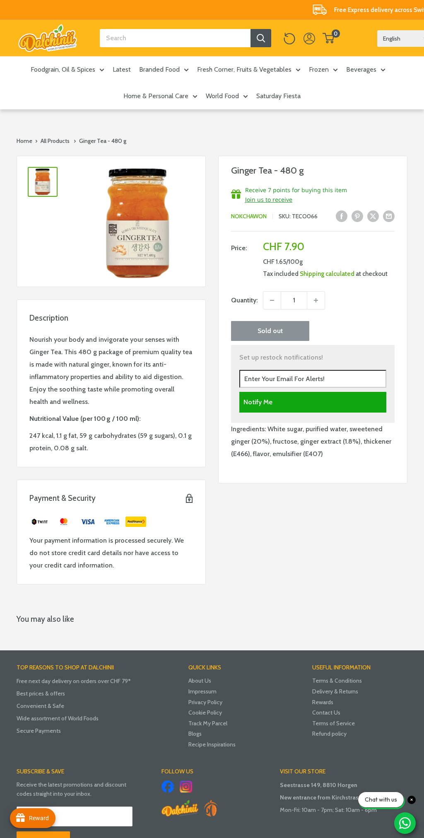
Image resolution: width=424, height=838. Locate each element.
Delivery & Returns (335, 691)
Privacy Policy (205, 702)
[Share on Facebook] (341, 216)
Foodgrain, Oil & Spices (63, 69)
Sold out (270, 331)
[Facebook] (167, 786)
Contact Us (326, 712)
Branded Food (159, 69)
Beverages (361, 69)
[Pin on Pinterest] (357, 216)
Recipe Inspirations (212, 744)
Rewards (322, 702)
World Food (222, 96)
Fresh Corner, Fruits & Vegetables (244, 69)
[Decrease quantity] (272, 300)
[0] (328, 38)
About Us (199, 680)
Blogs (195, 733)
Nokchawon (249, 216)
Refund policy (329, 733)
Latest (122, 69)
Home (24, 141)
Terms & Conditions (337, 680)
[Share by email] (389, 216)
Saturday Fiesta (278, 96)
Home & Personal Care (155, 96)
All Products (55, 141)
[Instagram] (186, 786)
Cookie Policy (205, 712)
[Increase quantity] (316, 300)
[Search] (261, 38)
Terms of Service (333, 723)
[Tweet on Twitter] (373, 216)
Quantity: (244, 300)
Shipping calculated (327, 274)
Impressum (202, 691)
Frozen (319, 69)
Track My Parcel (207, 723)
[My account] (309, 38)
